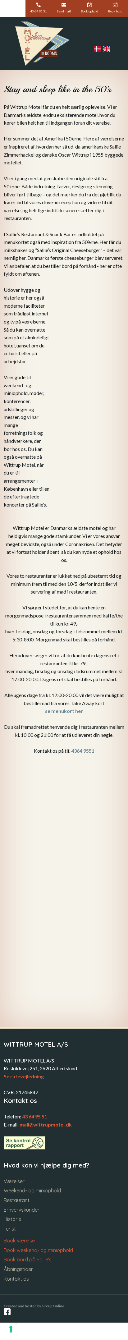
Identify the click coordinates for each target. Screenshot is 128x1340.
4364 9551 (82, 751)
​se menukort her (64, 711)
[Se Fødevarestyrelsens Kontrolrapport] (24, 1143)
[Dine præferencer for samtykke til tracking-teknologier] (11, 1329)
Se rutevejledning (24, 1076)
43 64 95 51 (34, 1116)
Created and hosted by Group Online (34, 1306)
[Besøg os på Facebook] (7, 1311)
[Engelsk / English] (107, 49)
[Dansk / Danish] (98, 49)
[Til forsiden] (43, 44)
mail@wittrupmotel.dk (46, 1124)
